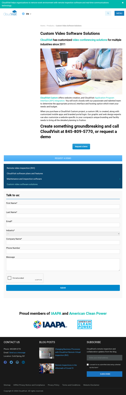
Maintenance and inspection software (24, 179)
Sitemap (7, 385)
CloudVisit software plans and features (25, 173)
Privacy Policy (53, 385)
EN (27, 14)
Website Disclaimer (91, 385)
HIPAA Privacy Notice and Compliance (29, 385)
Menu (119, 13)
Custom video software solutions (22, 184)
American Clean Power (88, 313)
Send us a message (17, 352)
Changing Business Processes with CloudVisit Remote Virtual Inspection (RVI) (68, 352)
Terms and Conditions (71, 385)
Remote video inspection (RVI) (21, 168)
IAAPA (56, 313)
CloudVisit (46, 39)
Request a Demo (81, 147)
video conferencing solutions (90, 39)
